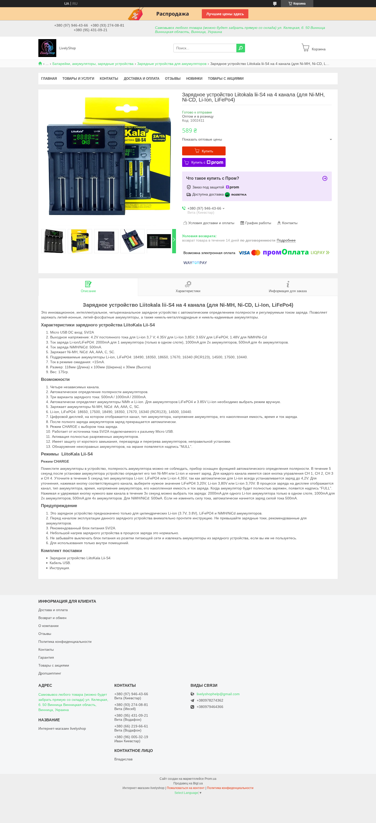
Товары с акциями (226, 79)
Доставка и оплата (141, 79)
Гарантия (46, 657)
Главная (49, 79)
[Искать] (240, 48)
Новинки (194, 79)
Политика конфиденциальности (65, 641)
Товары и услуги (78, 79)
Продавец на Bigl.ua (188, 783)
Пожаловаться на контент (186, 788)
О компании (48, 626)
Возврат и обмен (52, 618)
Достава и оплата (53, 610)
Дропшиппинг (49, 673)
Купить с (198, 162)
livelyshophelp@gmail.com (218, 694)
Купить (207, 151)
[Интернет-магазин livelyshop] (47, 48)
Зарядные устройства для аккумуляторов (171, 64)
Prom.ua (210, 779)
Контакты (109, 79)
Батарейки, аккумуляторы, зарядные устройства (93, 64)
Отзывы (173, 79)
